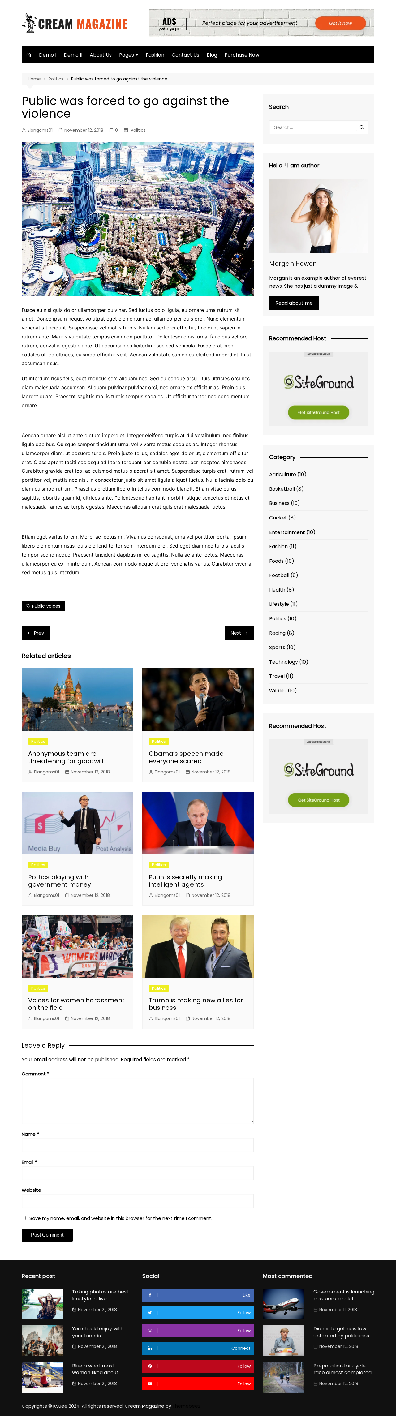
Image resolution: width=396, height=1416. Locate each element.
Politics (138, 130)
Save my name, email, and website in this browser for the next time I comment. (120, 1218)
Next (236, 633)
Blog (212, 54)
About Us (101, 54)
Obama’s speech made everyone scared (186, 757)
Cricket (278, 517)
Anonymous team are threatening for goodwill (65, 757)
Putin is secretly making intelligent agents (185, 881)
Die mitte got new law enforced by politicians (341, 1332)
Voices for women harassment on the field (76, 1004)
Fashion (155, 54)
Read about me (294, 303)
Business (279, 503)
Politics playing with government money (59, 881)
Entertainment (287, 532)
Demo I (47, 54)
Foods (276, 561)
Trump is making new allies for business (196, 1004)
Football (279, 575)
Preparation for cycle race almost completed (342, 1369)
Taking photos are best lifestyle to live (100, 1295)
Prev (39, 633)
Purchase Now (242, 54)
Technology (283, 661)
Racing (277, 633)
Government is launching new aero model (343, 1295)
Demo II (73, 54)
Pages (126, 54)
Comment (35, 1073)
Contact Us (185, 54)
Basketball (282, 489)
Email (29, 1162)
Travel (277, 676)
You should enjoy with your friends (97, 1332)
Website (31, 1190)
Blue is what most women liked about (95, 1369)
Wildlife (277, 690)
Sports (277, 647)
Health (277, 589)
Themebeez (186, 1406)
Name (30, 1134)
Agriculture (282, 474)
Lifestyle (279, 604)
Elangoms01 (40, 130)
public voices (46, 606)
